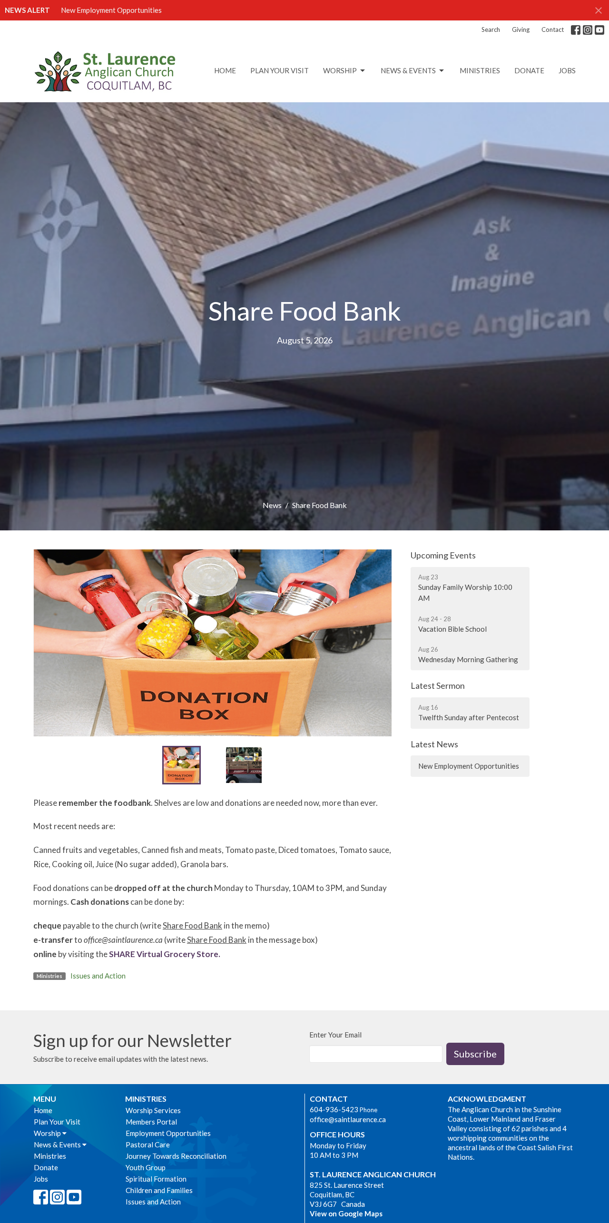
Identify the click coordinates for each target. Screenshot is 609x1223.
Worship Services (153, 1110)
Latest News (434, 744)
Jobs (567, 70)
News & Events (408, 70)
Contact (552, 29)
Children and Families (159, 1190)
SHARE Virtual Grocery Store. (164, 954)
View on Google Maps (346, 1213)
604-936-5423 (334, 1109)
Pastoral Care (148, 1144)
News (272, 504)
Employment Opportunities (168, 1133)
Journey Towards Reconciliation (176, 1156)
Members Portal (151, 1121)
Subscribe (475, 1053)
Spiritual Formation (156, 1178)
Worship (340, 70)
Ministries (480, 70)
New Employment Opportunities (111, 10)
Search (490, 29)
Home (225, 70)
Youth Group (146, 1167)
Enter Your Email (335, 1034)
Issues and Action (98, 975)
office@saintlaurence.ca (348, 1119)
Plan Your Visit (279, 70)
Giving (521, 29)
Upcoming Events (443, 555)
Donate (529, 70)
